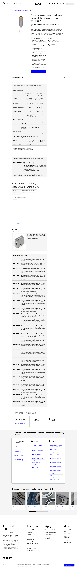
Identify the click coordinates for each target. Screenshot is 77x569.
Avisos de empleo (67, 542)
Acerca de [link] (22, 3)
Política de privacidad (37, 564)
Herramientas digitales (50, 532)
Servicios (29, 534)
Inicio (13, 8)
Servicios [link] (16, 3)
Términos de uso (28, 564)
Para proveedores (67, 533)
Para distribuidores (67, 540)
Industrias (29, 537)
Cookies (30, 566)
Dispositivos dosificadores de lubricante (21, 10)
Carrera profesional (31, 548)
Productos (18, 8)
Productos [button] (9, 3)
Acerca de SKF (30, 529)
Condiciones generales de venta (22, 566)
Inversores (31, 545)
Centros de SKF (49, 534)
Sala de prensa (30, 550)
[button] (49, 4)
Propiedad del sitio (45, 564)
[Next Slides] (27, 22)
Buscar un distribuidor (50, 529)
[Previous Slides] (14, 22)
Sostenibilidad (30, 539)
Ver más (20, 478)
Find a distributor (38, 71)
